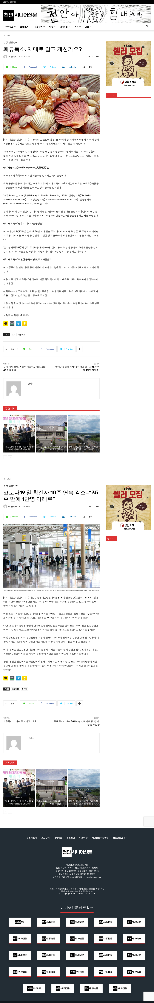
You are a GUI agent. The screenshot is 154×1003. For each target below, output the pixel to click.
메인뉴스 (18, 443)
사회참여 (38, 26)
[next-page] (10, 457)
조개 (13, 334)
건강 (76, 26)
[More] (79, 349)
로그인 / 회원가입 (9, 2)
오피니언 (24, 26)
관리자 (14, 57)
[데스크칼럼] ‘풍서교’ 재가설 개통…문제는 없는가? (83, 448)
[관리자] (5, 57)
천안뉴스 (9, 26)
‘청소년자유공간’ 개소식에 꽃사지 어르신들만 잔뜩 (19, 448)
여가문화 (64, 26)
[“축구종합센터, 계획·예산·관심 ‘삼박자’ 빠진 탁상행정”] (51, 433)
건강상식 (13, 42)
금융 (87, 26)
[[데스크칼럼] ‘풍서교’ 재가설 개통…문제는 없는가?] (84, 433)
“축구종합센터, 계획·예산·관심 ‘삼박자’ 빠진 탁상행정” (51, 448)
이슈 (51, 26)
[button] (147, 27)
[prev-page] (5, 457)
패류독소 (21, 334)
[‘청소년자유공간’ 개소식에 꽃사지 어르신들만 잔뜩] (19, 433)
